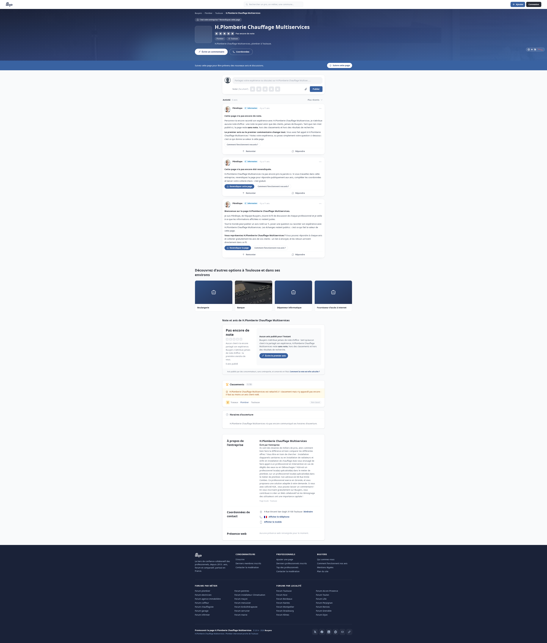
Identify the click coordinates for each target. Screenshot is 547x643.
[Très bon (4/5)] (271, 89)
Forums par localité (288, 585)
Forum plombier (202, 590)
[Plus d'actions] (320, 108)
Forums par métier (206, 585)
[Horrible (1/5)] (252, 89)
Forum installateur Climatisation (249, 594)
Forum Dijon (322, 614)
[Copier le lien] (349, 632)
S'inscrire (240, 559)
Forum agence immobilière (208, 598)
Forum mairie (240, 614)
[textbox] (277, 80)
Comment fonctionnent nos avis (332, 563)
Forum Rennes (323, 606)
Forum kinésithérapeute (245, 606)
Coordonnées (242, 51)
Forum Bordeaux (284, 598)
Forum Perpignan (324, 602)
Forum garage (201, 610)
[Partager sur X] (315, 632)
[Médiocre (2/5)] (258, 89)
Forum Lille (321, 598)
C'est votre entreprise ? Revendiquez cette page (220, 19)
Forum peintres (241, 590)
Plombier (220, 38)
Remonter (251, 151)
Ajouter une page (284, 559)
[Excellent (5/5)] (277, 89)
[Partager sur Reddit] (335, 632)
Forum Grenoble (323, 610)
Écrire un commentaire (213, 51)
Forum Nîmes (282, 614)
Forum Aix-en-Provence (327, 590)
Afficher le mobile (273, 521)
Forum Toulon (322, 594)
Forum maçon (241, 598)
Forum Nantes (283, 602)
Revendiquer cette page (241, 186)
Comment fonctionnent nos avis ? (242, 144)
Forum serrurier (242, 610)
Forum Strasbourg (285, 610)
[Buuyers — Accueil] (9, 4)
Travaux (234, 402)
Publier (316, 89)
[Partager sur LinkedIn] (329, 632)
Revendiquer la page (239, 248)
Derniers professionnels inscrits (291, 563)
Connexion (533, 4)
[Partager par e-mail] (342, 632)
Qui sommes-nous (325, 559)
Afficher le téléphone (279, 516)
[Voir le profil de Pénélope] (227, 109)
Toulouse (255, 402)
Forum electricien (203, 594)
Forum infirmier (202, 614)
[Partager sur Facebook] (322, 632)
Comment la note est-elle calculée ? (305, 371)
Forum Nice (281, 594)
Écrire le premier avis (275, 355)
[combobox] (273, 4)
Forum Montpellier (285, 606)
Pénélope (237, 108)
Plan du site (322, 571)
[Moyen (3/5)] (265, 89)
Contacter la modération (247, 567)
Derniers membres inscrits (248, 563)
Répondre (300, 151)
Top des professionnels (287, 567)
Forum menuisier (242, 602)
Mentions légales (325, 567)
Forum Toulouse (284, 590)
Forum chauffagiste (204, 606)
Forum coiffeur (202, 602)
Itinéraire (308, 511)
